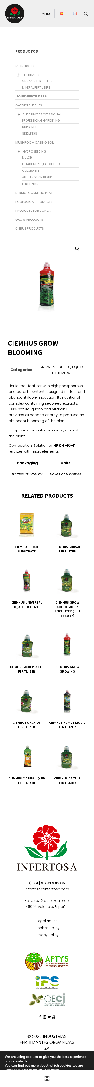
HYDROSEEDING (34, 151)
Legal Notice (47, 921)
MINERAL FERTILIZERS (36, 87)
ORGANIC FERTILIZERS (37, 81)
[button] (77, 249)
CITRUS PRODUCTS (29, 228)
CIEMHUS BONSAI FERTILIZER (67, 549)
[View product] (40, 509)
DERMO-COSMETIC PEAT (34, 192)
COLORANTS (31, 171)
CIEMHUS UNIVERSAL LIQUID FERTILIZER (26, 604)
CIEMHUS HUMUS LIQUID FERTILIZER (67, 724)
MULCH (27, 157)
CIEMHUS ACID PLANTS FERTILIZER (27, 669)
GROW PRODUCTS (29, 219)
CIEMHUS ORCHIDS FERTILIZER (27, 724)
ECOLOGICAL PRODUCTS (34, 201)
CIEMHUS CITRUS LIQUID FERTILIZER (26, 780)
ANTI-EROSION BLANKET (38, 177)
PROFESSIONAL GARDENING (41, 120)
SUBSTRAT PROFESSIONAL (42, 114)
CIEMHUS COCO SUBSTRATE (26, 549)
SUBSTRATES (24, 66)
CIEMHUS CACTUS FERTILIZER (67, 780)
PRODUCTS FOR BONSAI (33, 210)
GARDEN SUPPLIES (28, 105)
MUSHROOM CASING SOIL (34, 142)
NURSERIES (29, 127)
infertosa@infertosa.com (47, 889)
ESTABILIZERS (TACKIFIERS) (41, 164)
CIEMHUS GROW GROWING (67, 669)
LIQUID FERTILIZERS (31, 96)
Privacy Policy (47, 935)
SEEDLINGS (29, 133)
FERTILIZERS (31, 75)
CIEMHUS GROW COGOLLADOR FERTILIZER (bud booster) (67, 609)
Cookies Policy (47, 928)
